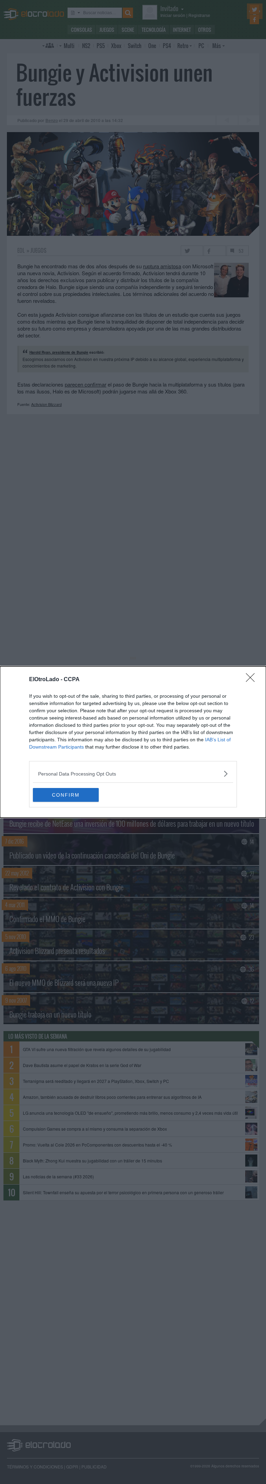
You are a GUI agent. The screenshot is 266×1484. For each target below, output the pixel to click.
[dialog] (133, 742)
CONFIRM (66, 795)
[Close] (252, 679)
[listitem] (133, 773)
